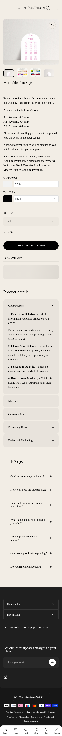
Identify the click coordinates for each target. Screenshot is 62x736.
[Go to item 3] (35, 72)
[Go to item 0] (8, 73)
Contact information (31, 721)
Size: (8, 213)
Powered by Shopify (46, 712)
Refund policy (12, 717)
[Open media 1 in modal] (52, 25)
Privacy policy (24, 717)
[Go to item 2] (22, 72)
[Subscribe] (52, 662)
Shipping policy (49, 717)
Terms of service (36, 717)
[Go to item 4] (49, 73)
